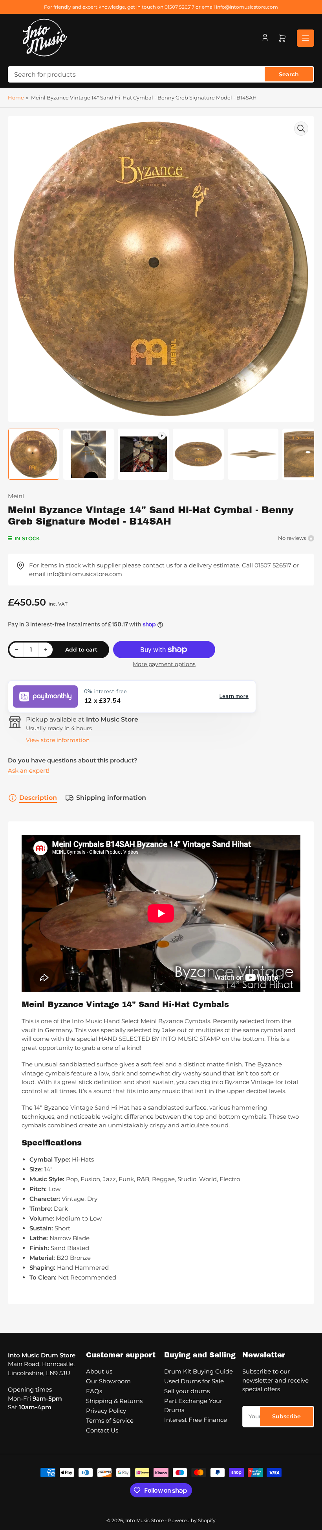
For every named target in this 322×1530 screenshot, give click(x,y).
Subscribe (286, 1416)
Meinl (16, 496)
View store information (58, 740)
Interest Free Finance (195, 1419)
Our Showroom (108, 1381)
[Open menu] (305, 38)
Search (289, 74)
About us (99, 1371)
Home (16, 97)
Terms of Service (110, 1420)
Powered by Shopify (192, 1520)
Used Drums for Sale (194, 1381)
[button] (132, 696)
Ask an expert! (28, 770)
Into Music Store (144, 1520)
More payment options (164, 664)
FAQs (94, 1391)
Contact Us (102, 1430)
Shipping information (111, 797)
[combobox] (161, 74)
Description (38, 797)
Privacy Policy (106, 1410)
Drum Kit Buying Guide (198, 1371)
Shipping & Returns (114, 1401)
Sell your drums (187, 1391)
